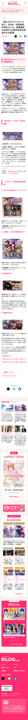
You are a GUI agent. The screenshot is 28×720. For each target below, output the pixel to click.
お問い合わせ (5, 693)
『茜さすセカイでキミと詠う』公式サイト (14, 359)
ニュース (7, 8)
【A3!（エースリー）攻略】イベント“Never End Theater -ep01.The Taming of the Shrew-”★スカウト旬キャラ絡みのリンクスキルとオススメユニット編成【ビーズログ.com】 (20, 561)
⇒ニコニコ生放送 (13, 173)
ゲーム (12, 8)
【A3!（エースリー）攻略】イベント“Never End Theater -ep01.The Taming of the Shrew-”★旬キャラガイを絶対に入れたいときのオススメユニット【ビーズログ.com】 (20, 440)
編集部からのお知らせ (19, 671)
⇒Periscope (10, 171)
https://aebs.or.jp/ (19, 711)
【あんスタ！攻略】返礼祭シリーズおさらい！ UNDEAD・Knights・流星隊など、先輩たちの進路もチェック (8, 586)
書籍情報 (4, 671)
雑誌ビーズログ (5, 667)
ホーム (3, 8)
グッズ (15, 664)
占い (15, 667)
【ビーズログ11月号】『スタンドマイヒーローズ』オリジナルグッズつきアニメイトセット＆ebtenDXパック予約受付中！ (7, 418)
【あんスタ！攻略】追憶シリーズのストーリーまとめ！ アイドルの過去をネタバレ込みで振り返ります (19, 586)
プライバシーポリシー (16, 693)
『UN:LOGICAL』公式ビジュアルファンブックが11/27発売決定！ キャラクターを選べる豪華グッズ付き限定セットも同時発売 (20, 418)
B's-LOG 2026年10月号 (14, 490)
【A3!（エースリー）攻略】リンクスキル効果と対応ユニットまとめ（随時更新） (8, 561)
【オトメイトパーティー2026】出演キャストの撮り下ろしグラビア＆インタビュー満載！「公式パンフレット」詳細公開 (7, 439)
